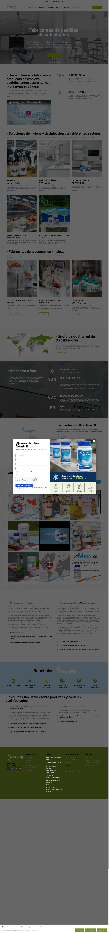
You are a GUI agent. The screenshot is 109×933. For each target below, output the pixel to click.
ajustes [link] (38, 930)
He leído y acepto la (27, 474)
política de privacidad (32, 474)
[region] (54, 929)
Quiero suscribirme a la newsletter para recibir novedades (31, 471)
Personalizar (79, 930)
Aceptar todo (102, 930)
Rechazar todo (90, 930)
